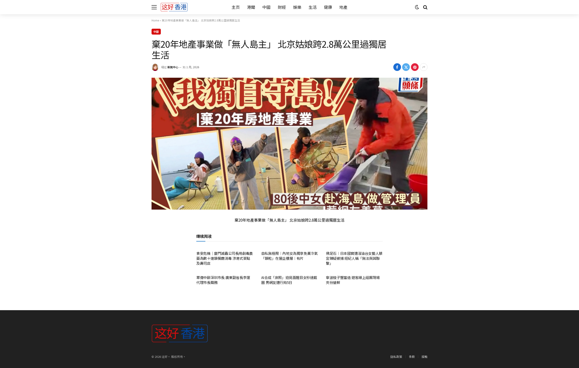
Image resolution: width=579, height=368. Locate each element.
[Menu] (154, 7)
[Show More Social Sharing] (423, 67)
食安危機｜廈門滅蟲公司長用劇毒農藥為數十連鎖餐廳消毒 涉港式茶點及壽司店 (224, 258)
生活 (312, 7)
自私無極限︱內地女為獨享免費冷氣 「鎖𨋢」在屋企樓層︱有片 (289, 256)
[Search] (424, 7)
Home (155, 20)
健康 (328, 7)
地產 (343, 7)
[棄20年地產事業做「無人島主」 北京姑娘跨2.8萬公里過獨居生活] (289, 144)
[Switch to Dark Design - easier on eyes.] (417, 7)
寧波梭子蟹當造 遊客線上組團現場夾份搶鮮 (353, 280)
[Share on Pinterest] (415, 67)
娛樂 (297, 7)
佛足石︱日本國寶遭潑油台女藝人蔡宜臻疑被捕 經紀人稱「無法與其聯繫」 (354, 258)
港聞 (251, 7)
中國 (266, 7)
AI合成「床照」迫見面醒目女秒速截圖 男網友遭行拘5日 (289, 280)
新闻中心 (172, 67)
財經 (282, 7)
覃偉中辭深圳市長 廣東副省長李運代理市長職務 (223, 280)
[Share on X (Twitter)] (406, 67)
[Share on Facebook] (397, 67)
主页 (236, 7)
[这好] (174, 7)
